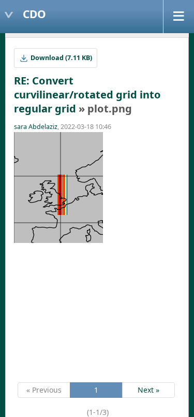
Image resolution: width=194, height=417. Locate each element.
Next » (148, 390)
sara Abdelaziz (35, 126)
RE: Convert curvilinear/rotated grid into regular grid (87, 95)
